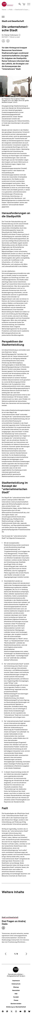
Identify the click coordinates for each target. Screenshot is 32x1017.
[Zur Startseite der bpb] (7, 6)
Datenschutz (16, 984)
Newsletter (16, 990)
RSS (16, 994)
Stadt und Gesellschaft (13, 21)
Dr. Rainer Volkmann (11, 35)
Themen (4, 9)
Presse (16, 1000)
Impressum (16, 980)
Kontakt (16, 997)
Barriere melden (16, 1003)
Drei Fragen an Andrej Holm (14, 922)
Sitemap (16, 987)
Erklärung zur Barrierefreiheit (16, 1007)
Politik (11, 9)
